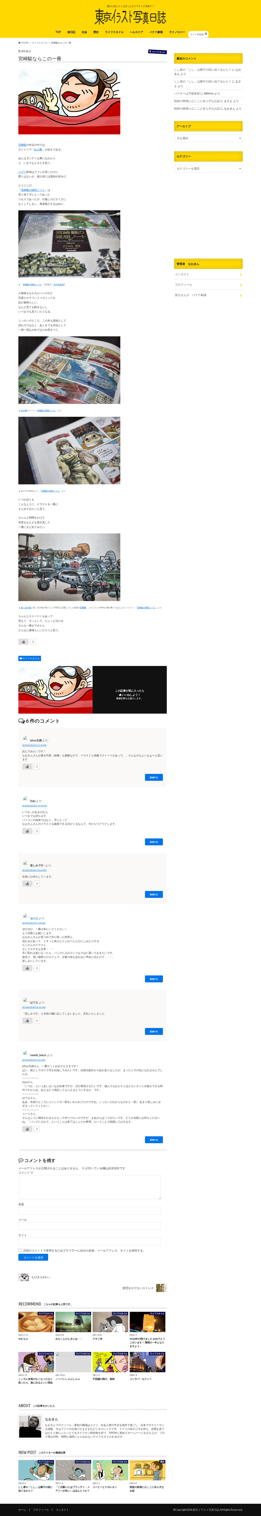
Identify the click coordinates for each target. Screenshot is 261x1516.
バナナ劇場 (156, 32)
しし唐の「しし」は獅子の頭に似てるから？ (202, 69)
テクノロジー (177, 32)
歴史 (96, 32)
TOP (58, 32)
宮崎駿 (22, 144)
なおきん (51, 1419)
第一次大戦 (26, 607)
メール (22, 1219)
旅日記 (71, 32)
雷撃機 (83, 607)
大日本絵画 (58, 284)
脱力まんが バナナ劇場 (190, 295)
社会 (84, 32)
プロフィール (183, 284)
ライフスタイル (114, 32)
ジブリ (22, 171)
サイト (22, 1235)
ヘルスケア (136, 32)
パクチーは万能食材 (187, 93)
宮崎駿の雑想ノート (33, 190)
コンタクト (182, 274)
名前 (21, 1204)
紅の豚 (38, 149)
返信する (154, 777)
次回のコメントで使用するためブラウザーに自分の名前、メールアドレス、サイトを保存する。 (84, 1250)
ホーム (22, 1509)
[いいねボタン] (23, 642)
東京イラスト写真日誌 (206, 1509)
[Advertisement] (208, 220)
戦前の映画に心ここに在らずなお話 (197, 101)
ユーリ (34, 917)
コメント (25, 1172)
